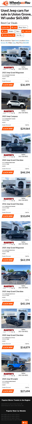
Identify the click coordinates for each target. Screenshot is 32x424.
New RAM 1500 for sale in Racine (10, 414)
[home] (16, 3)
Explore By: (5, 27)
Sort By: (19, 35)
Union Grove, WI (8, 35)
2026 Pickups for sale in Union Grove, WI (12, 405)
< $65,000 (27, 31)
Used (15, 27)
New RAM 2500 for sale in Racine (10, 418)
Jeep (5, 31)
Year (17, 31)
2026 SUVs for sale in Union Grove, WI (11, 404)
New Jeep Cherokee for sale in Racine (11, 420)
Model (11, 31)
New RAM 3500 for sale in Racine (10, 416)
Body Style (22, 27)
